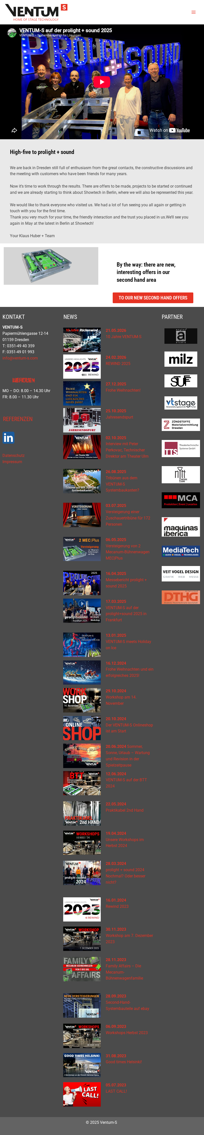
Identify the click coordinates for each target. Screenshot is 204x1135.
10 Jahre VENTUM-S (124, 337)
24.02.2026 (116, 357)
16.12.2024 (116, 663)
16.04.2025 (116, 573)
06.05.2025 (116, 540)
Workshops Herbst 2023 (127, 1033)
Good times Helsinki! (124, 1062)
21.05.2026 (116, 330)
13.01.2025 (116, 635)
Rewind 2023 (117, 906)
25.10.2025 (116, 411)
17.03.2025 (116, 601)
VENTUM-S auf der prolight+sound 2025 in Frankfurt (126, 614)
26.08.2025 (116, 472)
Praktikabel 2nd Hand (125, 810)
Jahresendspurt (119, 417)
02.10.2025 (116, 438)
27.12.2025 (116, 384)
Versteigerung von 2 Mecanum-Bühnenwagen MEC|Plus (128, 552)
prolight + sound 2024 (125, 870)
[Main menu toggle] (193, 12)
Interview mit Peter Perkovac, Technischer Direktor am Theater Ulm (127, 450)
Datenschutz (13, 455)
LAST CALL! (116, 1091)
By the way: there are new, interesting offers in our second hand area (146, 272)
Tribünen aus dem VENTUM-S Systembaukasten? (122, 484)
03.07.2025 (116, 505)
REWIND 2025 (118, 363)
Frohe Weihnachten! (123, 390)
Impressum (12, 462)
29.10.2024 (116, 691)
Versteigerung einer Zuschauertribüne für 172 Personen (128, 518)
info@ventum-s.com (20, 358)
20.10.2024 (116, 719)
